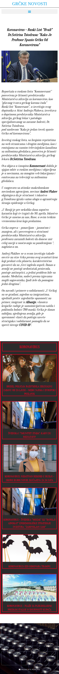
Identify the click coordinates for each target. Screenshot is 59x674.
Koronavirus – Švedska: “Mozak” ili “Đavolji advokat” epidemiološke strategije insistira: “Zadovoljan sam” (29, 523)
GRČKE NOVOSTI (29, 3)
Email (4, 638)
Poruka (4, 649)
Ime (3, 626)
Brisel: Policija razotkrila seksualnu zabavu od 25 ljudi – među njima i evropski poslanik (29, 390)
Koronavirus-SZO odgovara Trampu (29, 566)
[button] (29, 11)
